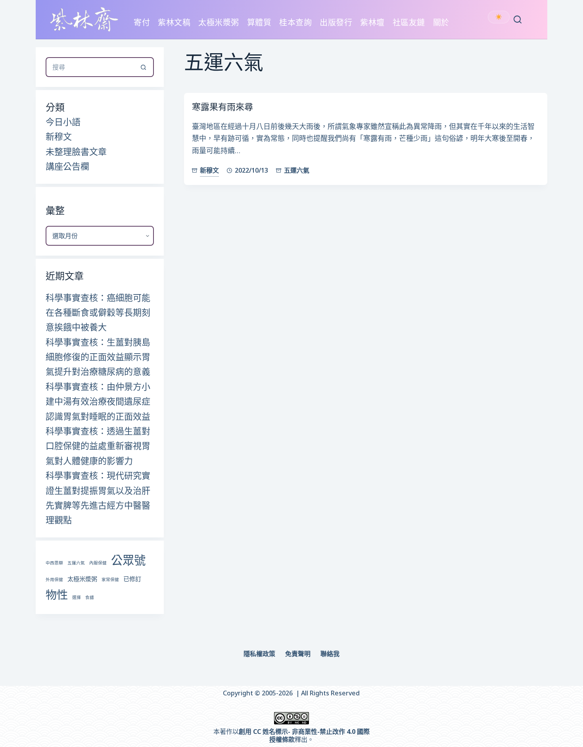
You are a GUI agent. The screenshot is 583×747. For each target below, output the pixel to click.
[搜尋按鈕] (144, 67)
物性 (57, 594)
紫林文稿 (174, 22)
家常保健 (110, 579)
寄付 (142, 22)
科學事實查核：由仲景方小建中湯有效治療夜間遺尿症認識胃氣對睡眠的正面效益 (98, 401)
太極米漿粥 (218, 22)
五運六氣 (296, 170)
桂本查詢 (295, 22)
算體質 (259, 22)
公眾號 (128, 560)
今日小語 (63, 121)
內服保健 (98, 563)
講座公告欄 (67, 166)
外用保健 (54, 579)
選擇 (76, 597)
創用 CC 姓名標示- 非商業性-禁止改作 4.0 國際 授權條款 (304, 735)
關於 (441, 22)
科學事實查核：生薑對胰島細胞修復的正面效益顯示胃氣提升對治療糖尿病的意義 (98, 356)
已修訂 (132, 579)
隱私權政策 (259, 654)
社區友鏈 (409, 22)
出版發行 (336, 22)
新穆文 (209, 170)
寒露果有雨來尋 (222, 106)
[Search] (518, 19)
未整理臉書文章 (76, 151)
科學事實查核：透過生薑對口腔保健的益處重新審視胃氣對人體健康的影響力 (98, 445)
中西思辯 (54, 563)
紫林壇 (372, 22)
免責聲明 (298, 654)
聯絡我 (329, 654)
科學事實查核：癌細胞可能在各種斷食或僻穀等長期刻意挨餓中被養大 (98, 312)
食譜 (89, 597)
